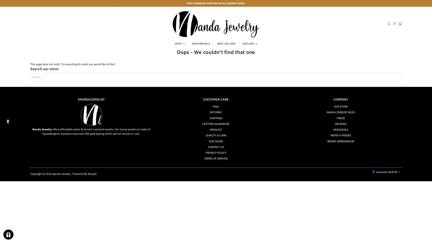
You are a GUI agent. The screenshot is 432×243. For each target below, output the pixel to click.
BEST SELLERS (226, 43)
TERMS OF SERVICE (216, 158)
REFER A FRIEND (341, 135)
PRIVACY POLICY (216, 152)
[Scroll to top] (425, 233)
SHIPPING (216, 118)
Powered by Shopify (85, 174)
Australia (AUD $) (386, 172)
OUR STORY (341, 106)
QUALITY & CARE (216, 135)
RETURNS (216, 112)
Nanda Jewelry (62, 174)
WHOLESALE (340, 129)
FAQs (216, 106)
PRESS (341, 118)
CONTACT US (216, 147)
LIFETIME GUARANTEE (216, 124)
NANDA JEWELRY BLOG (341, 112)
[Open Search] (388, 23)
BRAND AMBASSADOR (340, 141)
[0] (400, 23)
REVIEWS (340, 124)
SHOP (178, 43)
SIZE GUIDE (216, 141)
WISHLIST (216, 129)
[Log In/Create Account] (394, 23)
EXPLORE (249, 43)
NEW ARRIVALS (201, 43)
